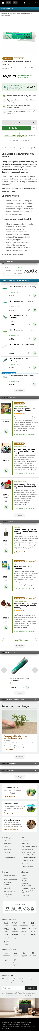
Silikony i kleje (5, 16)
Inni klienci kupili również (20, 148)
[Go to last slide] (4, 670)
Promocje (7, 855)
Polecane (7, 852)
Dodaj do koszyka (16, 128)
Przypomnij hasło (27, 866)
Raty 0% (24, 881)
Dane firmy (25, 895)
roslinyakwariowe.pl (20, 406)
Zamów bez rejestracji (29, 846)
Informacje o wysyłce (8, 883)
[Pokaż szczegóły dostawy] (13, 102)
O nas (24, 875)
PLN (15, 3)
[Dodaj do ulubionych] (34, 128)
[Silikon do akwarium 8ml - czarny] (4, 302)
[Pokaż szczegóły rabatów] (15, 113)
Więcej (29, 995)
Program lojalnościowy (26, 884)
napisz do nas (22, 135)
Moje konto (25, 841)
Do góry (20, 391)
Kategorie (7, 841)
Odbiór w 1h (31, 434)
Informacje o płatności (8, 887)
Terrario (17, 527)
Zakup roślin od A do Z (10, 876)
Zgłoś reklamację (9, 891)
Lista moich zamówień (29, 852)
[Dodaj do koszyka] (6, 431)
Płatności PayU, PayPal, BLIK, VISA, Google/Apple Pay (18, 107)
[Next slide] (35, 670)
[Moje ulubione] (30, 2)
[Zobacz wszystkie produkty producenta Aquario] (6, 68)
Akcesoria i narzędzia (23, 14)
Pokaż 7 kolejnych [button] (21, 640)
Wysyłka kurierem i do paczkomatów (20, 100)
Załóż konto (26, 844)
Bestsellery (7, 849)
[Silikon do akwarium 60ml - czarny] (4, 331)
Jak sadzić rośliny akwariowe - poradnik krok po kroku (16, 737)
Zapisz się (31, 988)
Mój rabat (25, 863)
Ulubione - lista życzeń (29, 858)
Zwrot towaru (8, 894)
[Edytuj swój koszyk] (35, 3)
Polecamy (20, 58)
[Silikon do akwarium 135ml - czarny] (4, 345)
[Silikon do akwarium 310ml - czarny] (19, 37)
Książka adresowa (28, 860)
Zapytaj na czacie (10, 135)
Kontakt (6, 897)
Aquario (19, 267)
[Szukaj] (24, 2)
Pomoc (36, 148)
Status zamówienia (28, 849)
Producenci (7, 844)
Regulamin (25, 878)
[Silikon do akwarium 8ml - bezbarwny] (4, 288)
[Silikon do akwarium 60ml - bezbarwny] (4, 317)
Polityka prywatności (28, 888)
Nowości (6, 846)
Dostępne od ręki (9, 858)
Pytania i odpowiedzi (10, 880)
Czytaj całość (8, 749)
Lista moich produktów (29, 855)
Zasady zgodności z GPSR (28, 891)
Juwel (16, 564)
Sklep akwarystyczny (8, 14)
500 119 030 (19, 137)
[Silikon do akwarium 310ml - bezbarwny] (4, 360)
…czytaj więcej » (23, 430)
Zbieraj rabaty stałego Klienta (17, 111)
